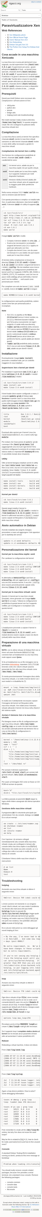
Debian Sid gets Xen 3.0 (18, 45)
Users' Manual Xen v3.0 (18, 40)
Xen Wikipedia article (17, 35)
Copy (36, 212)
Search (19, 10)
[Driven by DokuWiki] (25, 1212)
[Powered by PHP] (25, 1209)
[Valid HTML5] (34, 1209)
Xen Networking (15, 42)
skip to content (36, 2)
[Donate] (16, 1209)
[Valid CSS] (16, 1212)
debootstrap (14, 664)
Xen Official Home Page (18, 37)
